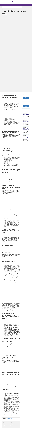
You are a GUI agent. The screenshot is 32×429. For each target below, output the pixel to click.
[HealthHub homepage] (8, 1)
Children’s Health (9, 418)
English (4, 13)
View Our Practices (26, 106)
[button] (29, 1)
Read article (26, 116)
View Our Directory (26, 98)
